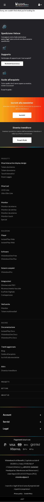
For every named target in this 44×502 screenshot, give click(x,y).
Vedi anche (5, 304)
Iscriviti (22, 115)
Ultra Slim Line (7, 193)
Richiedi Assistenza (12, 64)
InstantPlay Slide (8, 239)
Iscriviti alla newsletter (10, 357)
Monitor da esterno (9, 213)
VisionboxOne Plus (9, 259)
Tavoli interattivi (7, 173)
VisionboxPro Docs (9, 338)
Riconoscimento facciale (11, 288)
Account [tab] (7, 414)
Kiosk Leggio (6, 177)
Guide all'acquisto (8, 354)
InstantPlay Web (8, 242)
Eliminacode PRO (8, 285)
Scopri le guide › (6, 90)
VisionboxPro (6, 272)
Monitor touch (7, 216)
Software (5, 251)
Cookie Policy (28, 493)
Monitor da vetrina (8, 210)
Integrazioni (6, 281)
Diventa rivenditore (9, 370)
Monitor (4, 202)
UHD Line (5, 190)
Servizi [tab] (6, 421)
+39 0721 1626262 (30, 467)
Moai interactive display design (13, 163)
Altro (3, 366)
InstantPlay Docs (8, 331)
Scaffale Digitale (8, 292)
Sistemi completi (8, 268)
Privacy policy (18, 493)
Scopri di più (22, 140)
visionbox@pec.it (22, 477)
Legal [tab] (5, 428)
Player (3, 235)
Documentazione (8, 327)
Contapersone (7, 295)
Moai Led (5, 186)
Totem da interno (8, 167)
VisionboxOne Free (9, 255)
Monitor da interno (8, 206)
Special (4, 219)
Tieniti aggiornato (8, 347)
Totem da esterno (8, 170)
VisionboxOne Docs (9, 334)
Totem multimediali (9, 311)
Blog (3, 351)
